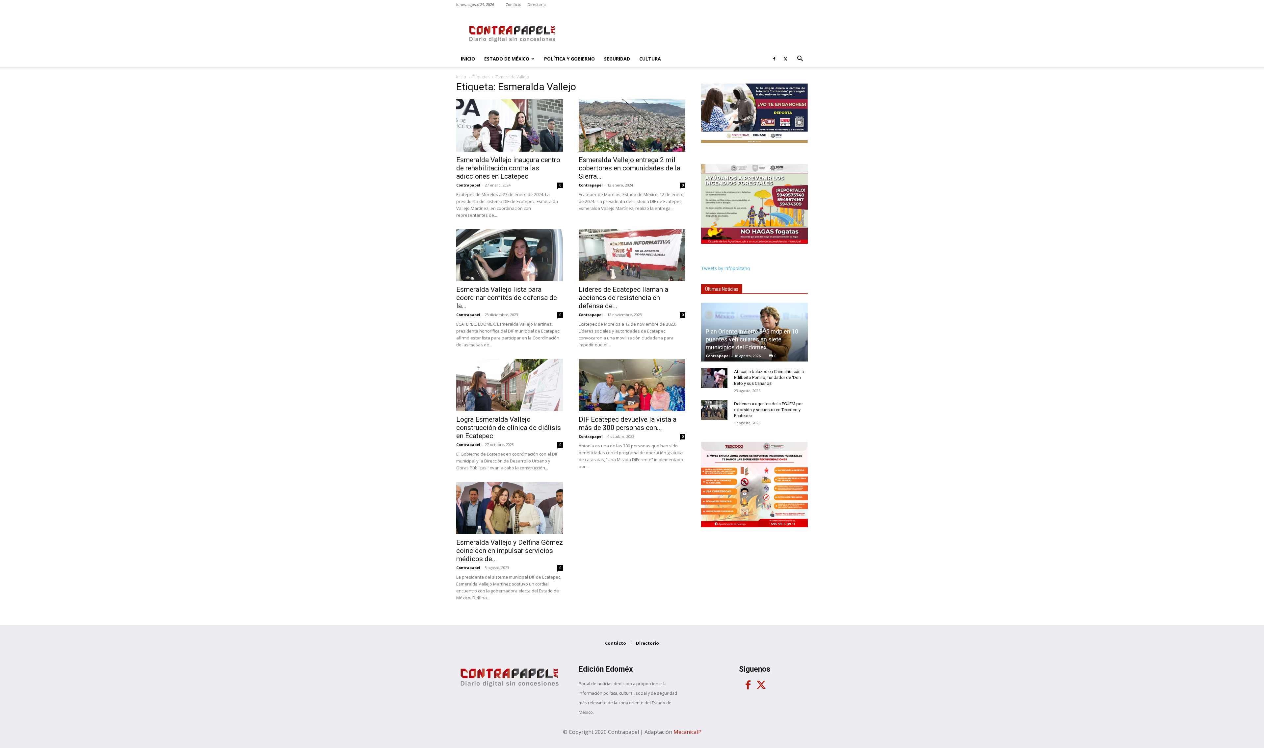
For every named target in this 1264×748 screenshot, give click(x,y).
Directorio (537, 4)
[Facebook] (774, 59)
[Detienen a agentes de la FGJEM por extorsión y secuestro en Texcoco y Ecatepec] (714, 410)
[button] (800, 59)
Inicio (468, 59)
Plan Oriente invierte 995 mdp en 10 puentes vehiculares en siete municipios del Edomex (752, 339)
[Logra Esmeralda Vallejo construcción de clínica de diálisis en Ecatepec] (509, 385)
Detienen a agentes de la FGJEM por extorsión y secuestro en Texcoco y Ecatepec (768, 409)
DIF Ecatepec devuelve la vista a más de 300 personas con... (627, 423)
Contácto (513, 4)
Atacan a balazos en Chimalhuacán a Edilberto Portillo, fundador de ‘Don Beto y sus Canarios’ (769, 377)
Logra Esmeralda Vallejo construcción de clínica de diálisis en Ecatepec (508, 427)
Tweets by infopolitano (725, 268)
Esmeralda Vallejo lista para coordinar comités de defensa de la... (506, 298)
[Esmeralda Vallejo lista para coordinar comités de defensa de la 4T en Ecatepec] (509, 255)
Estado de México (506, 59)
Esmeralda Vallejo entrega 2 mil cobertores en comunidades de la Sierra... (629, 168)
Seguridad (617, 59)
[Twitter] (785, 59)
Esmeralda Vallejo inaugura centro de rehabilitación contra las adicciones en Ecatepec (508, 168)
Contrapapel (468, 185)
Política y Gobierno (569, 59)
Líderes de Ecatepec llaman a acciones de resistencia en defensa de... (623, 298)
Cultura (650, 59)
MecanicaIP (687, 732)
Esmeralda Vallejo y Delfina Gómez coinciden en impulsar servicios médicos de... (509, 550)
